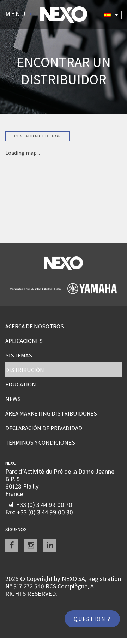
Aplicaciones (24, 341)
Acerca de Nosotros (34, 326)
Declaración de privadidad (43, 428)
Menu (18, 14)
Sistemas (18, 355)
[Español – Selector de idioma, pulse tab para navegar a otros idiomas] (111, 15)
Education (20, 384)
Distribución (24, 370)
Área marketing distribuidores (51, 413)
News (13, 399)
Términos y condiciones (40, 442)
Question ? (92, 618)
